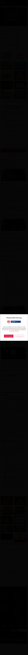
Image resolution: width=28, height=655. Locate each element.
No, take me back (19, 336)
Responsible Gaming (14, 331)
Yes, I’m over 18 (8, 336)
